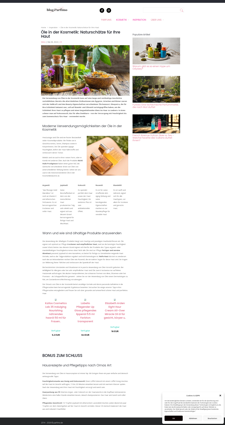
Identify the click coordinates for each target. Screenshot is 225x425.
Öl (61, 42)
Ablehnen (193, 418)
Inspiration (53, 27)
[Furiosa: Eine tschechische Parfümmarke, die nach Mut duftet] (156, 102)
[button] (220, 395)
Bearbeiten (212, 418)
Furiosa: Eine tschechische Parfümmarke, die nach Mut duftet (155, 106)
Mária (43, 42)
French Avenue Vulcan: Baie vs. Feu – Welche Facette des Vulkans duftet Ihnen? (153, 138)
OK (173, 418)
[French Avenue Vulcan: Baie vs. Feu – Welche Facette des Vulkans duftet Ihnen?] (156, 132)
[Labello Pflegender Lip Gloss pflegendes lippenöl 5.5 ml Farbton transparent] (85, 300)
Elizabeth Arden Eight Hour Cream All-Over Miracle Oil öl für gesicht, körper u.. (115, 310)
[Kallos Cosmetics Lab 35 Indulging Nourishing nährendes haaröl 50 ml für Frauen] (56, 300)
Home (43, 27)
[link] (107, 156)
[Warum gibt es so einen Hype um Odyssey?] (156, 63)
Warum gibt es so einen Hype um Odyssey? (151, 67)
